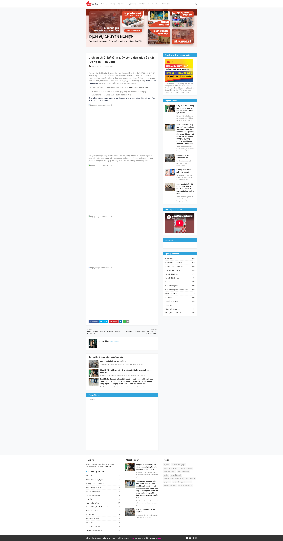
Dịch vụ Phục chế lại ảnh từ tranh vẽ (184, 171)
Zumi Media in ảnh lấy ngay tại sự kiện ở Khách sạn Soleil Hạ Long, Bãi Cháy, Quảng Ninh (185, 188)
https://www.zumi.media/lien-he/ (136, 87)
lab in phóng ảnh (180, 286)
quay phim (180, 297)
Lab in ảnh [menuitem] (166, 4)
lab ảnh (180, 282)
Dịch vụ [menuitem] (104, 4)
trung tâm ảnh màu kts (180, 313)
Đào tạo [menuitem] (142, 4)
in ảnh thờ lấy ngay (180, 278)
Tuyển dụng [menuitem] (131, 4)
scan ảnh (180, 305)
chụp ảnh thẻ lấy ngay (180, 262)
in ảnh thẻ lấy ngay (180, 274)
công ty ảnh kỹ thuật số (180, 266)
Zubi (159, 538)
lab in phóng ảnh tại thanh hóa (180, 290)
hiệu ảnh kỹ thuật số (180, 270)
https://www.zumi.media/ (103, 466)
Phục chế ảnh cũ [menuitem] (153, 4)
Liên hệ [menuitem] (112, 4)
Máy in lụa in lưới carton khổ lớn (113, 361)
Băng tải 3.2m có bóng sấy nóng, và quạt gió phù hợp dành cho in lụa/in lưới (185, 109)
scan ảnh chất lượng (180, 309)
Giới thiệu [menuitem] (121, 4)
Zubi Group (97, 66)
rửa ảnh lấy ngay (180, 301)
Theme (132, 538)
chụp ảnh (180, 259)
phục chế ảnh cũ (180, 293)
